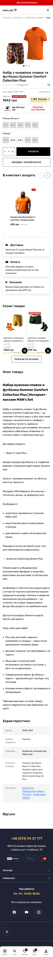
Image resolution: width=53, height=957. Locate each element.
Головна (6, 18)
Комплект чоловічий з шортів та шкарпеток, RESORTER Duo (14, 339)
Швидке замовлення (26, 162)
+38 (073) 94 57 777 (26, 838)
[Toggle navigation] (46, 10)
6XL (20, 140)
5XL (13, 140)
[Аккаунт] (46, 951)
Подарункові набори (33, 791)
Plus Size (26, 794)
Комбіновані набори (34, 18)
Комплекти (18, 18)
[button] (23, 66)
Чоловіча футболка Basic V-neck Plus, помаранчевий (23, 218)
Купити (33, 151)
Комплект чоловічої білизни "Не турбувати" (38, 339)
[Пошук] (14, 951)
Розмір (7, 133)
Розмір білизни (11, 118)
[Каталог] (5, 951)
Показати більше (26, 359)
